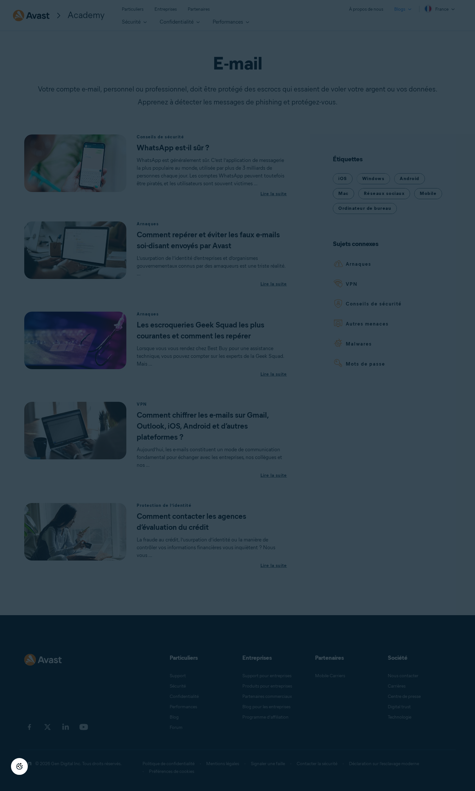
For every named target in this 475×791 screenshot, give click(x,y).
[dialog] (237, 395)
